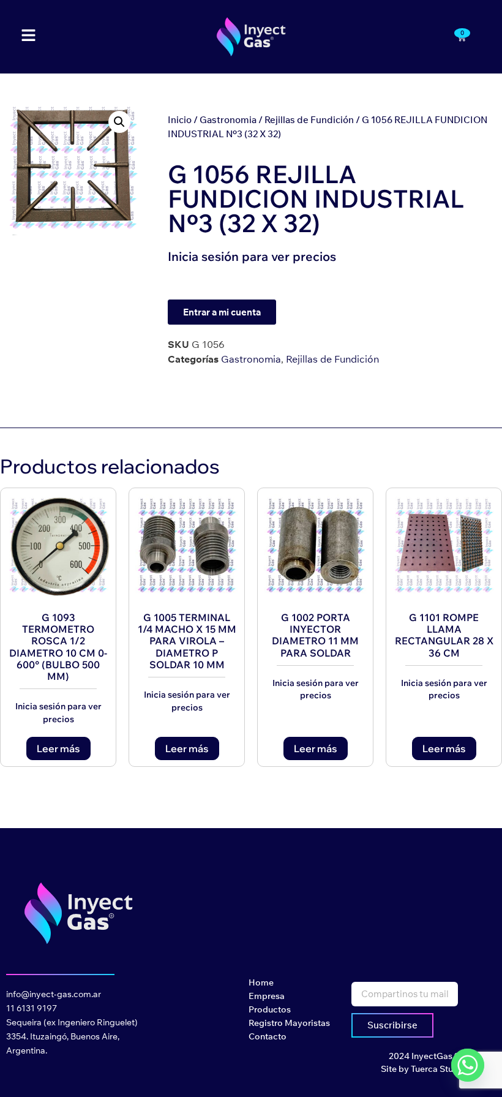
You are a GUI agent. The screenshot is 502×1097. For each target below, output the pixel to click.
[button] (119, 122)
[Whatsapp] (467, 1065)
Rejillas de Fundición (309, 120)
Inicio (180, 120)
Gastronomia (228, 120)
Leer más (58, 748)
